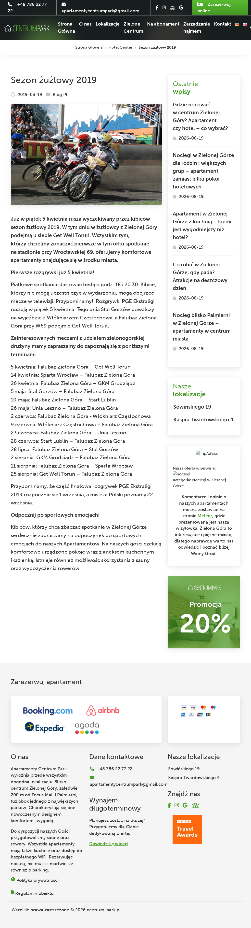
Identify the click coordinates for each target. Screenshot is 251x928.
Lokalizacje (108, 24)
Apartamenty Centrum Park (39, 768)
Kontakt (222, 24)
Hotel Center (120, 47)
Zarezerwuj (214, 8)
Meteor (205, 515)
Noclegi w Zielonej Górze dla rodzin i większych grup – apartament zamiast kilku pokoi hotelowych (203, 171)
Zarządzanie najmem (196, 27)
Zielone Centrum (133, 27)
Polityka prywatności (37, 880)
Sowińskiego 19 (192, 407)
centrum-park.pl (104, 910)
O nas (85, 24)
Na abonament (163, 24)
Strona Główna (66, 27)
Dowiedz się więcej (108, 843)
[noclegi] (181, 474)
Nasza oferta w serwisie (194, 468)
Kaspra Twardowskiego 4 (203, 419)
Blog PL (60, 94)
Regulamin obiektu (34, 893)
